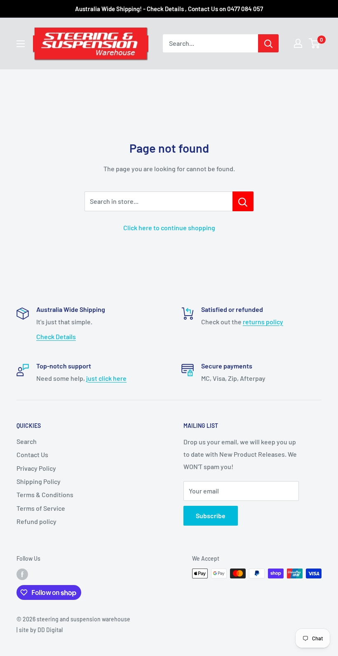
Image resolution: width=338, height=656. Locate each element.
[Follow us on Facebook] (22, 574)
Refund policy (36, 521)
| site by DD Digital (39, 629)
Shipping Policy (38, 481)
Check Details (56, 336)
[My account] (298, 43)
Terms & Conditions (44, 494)
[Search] (268, 43)
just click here (106, 378)
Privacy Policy (36, 468)
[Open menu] (20, 43)
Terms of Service (40, 508)
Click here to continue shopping (169, 227)
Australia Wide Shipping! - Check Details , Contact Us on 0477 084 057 (169, 8)
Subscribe (210, 515)
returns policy (263, 322)
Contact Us (32, 454)
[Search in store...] (243, 201)
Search (26, 441)
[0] (315, 43)
